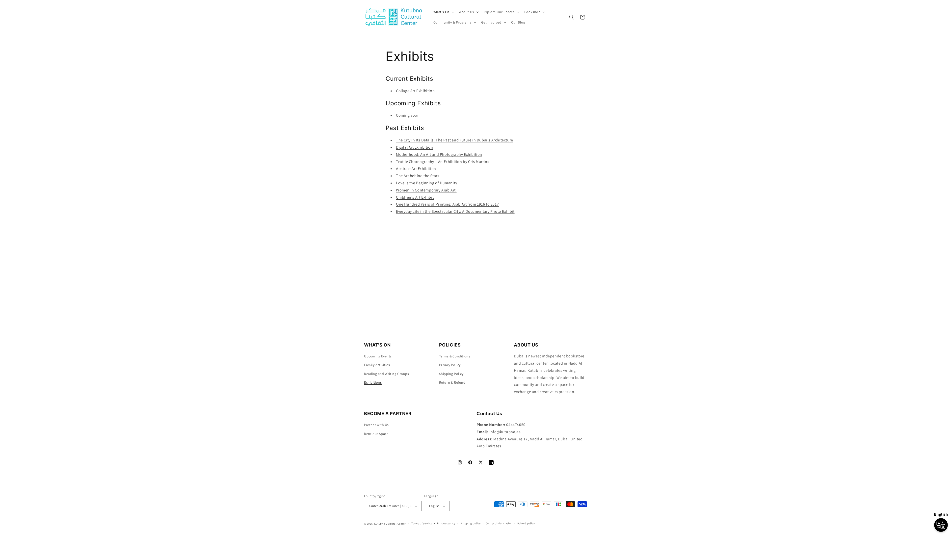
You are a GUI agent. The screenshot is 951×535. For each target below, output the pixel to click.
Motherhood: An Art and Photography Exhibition (439, 154)
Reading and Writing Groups (386, 374)
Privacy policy (446, 523)
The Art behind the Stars (417, 175)
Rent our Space (376, 433)
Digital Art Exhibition (414, 147)
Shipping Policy (451, 374)
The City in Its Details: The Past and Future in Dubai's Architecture (454, 140)
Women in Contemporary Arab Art (426, 190)
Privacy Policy (450, 365)
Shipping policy (470, 523)
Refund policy (526, 523)
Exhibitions (373, 382)
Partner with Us (376, 425)
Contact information (499, 523)
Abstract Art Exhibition (416, 168)
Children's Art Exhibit (415, 197)
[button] (443, 12)
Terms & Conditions (454, 356)
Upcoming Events (378, 356)
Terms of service (421, 523)
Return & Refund (452, 382)
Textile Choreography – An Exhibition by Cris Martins (442, 161)
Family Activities (377, 365)
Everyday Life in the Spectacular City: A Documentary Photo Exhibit (455, 211)
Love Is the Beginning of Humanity (427, 183)
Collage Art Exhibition (415, 90)
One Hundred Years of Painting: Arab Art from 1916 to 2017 (447, 204)
